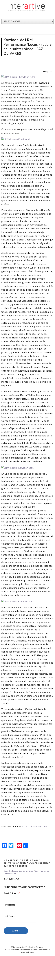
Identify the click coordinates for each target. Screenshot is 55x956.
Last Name (9, 916)
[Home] (26, 7)
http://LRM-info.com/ (34, 826)
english (48, 71)
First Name (9, 904)
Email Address (12, 893)
